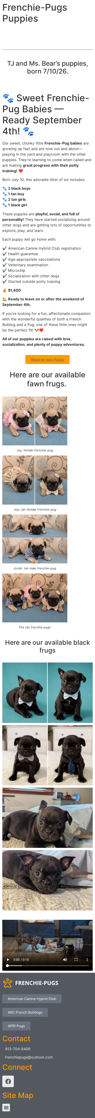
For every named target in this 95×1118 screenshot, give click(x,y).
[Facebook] (8, 1081)
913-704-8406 (17, 1049)
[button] (6, 1107)
